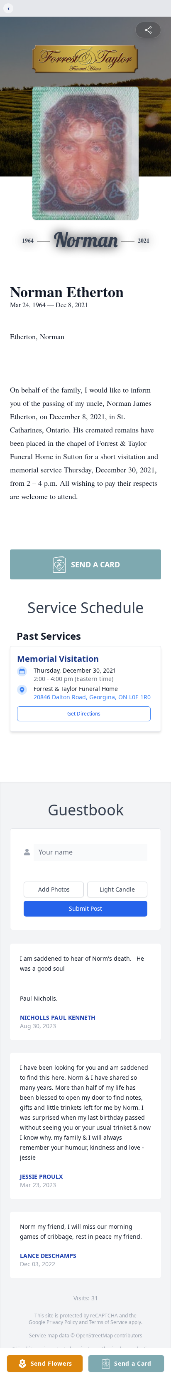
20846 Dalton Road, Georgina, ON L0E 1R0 (92, 697)
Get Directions (83, 713)
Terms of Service (108, 1322)
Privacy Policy (62, 1322)
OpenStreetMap (94, 1335)
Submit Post (85, 908)
